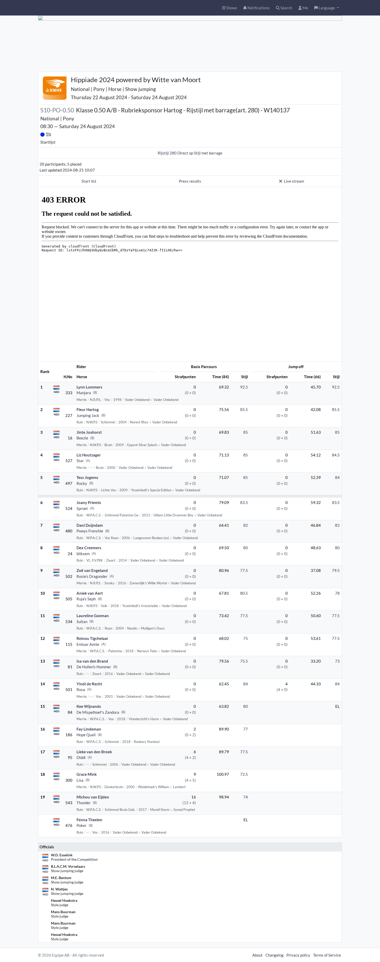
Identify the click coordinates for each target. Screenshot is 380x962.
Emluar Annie (88, 644)
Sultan (82, 621)
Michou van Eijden (93, 797)
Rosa (81, 689)
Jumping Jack (88, 415)
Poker (82, 825)
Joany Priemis (89, 502)
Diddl (81, 757)
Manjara (84, 392)
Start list (88, 181)
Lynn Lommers (89, 387)
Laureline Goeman (93, 615)
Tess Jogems (87, 477)
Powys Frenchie (90, 531)
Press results (190, 181)
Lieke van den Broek (94, 751)
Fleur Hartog (88, 409)
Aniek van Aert (90, 593)
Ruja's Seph (86, 598)
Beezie (82, 438)
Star (80, 460)
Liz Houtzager (89, 455)
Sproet (82, 508)
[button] (326, 8)
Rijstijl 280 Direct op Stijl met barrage (190, 153)
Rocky (82, 483)
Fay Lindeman (89, 729)
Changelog (274, 955)
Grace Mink (87, 774)
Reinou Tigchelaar (92, 638)
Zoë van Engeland (92, 570)
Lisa (80, 780)
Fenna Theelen (89, 819)
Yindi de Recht (89, 683)
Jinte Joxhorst (89, 432)
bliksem (83, 553)
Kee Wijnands (89, 706)
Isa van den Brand (92, 661)
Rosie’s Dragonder (92, 576)
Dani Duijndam (90, 525)
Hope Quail (86, 734)
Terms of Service (327, 955)
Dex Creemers (89, 547)
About (257, 955)
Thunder (84, 802)
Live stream (294, 181)
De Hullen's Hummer (94, 666)
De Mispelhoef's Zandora (98, 712)
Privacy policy (298, 955)
